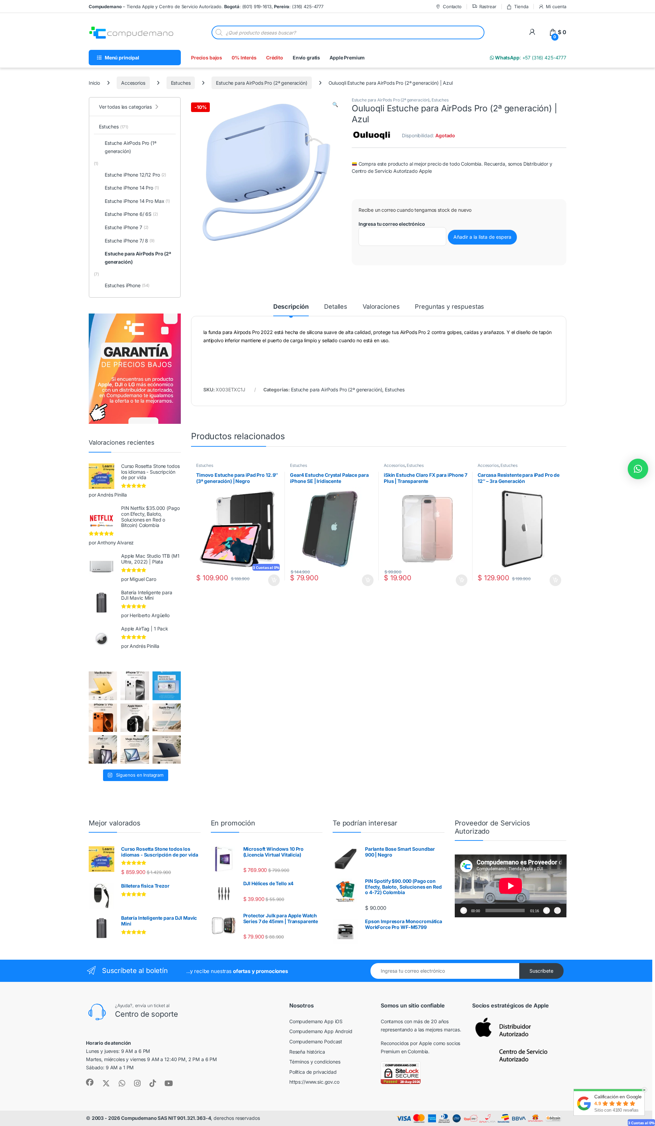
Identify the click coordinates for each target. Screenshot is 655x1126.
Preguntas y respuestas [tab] (449, 307)
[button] (335, 104)
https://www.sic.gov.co (314, 1082)
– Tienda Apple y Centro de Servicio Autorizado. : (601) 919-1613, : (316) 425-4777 (206, 6)
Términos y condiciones (314, 1062)
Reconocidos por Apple (406, 1043)
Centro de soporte (146, 1014)
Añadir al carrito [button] (272, 580)
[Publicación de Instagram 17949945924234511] (166, 718)
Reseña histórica (307, 1052)
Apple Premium (347, 57)
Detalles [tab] (335, 307)
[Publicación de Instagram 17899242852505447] (166, 749)
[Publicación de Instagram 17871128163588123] (134, 685)
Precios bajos (206, 57)
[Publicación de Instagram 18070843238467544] (103, 718)
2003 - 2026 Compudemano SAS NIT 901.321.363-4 (151, 1118)
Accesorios (133, 83)
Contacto (452, 6)
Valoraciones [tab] (381, 307)
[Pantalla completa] (557, 910)
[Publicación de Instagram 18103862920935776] (134, 718)
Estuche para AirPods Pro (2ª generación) (261, 83)
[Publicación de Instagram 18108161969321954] (103, 749)
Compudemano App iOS (316, 1021)
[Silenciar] (546, 910)
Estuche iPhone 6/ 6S (131, 214)
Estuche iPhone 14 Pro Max (137, 201)
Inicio (94, 83)
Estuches (181, 83)
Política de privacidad (313, 1072)
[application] (511, 885)
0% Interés (244, 57)
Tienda (521, 6)
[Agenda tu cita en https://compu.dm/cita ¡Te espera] (166, 685)
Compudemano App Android (320, 1031)
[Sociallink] (89, 1082)
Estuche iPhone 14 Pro (132, 188)
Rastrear (487, 6)
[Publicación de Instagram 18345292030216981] (134, 749)
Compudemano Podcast (315, 1041)
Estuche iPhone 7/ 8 (130, 241)
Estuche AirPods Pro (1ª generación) (130, 147)
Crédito (274, 57)
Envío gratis (306, 57)
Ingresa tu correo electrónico (392, 224)
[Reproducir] (463, 910)
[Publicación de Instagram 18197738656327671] (103, 685)
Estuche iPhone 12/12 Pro (135, 175)
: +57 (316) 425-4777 (530, 57)
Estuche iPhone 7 (126, 227)
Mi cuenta (556, 6)
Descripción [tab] (291, 307)
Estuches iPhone (127, 285)
